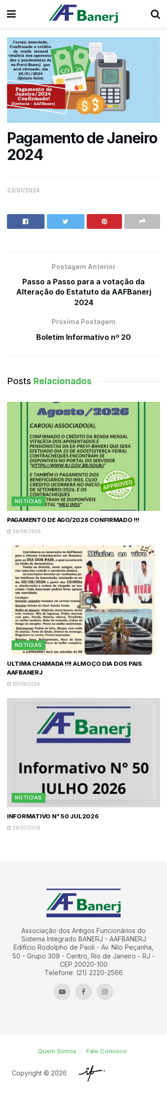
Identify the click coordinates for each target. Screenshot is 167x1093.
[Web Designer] (89, 1073)
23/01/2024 (23, 190)
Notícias (28, 501)
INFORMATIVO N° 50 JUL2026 (53, 816)
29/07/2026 (25, 827)
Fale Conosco (106, 1051)
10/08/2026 (25, 684)
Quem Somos (57, 1051)
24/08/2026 (26, 531)
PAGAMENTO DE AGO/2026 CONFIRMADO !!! (73, 519)
